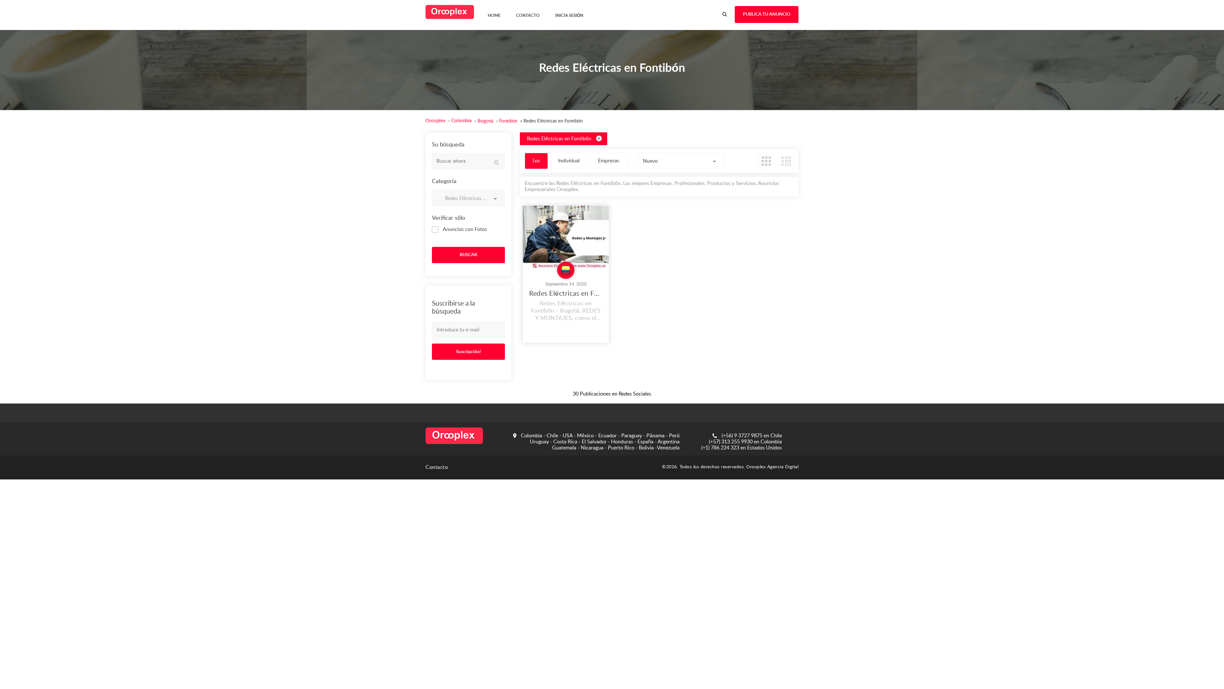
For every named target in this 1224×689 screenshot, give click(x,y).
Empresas (608, 160)
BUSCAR (468, 255)
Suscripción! (468, 352)
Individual (569, 160)
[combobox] (468, 198)
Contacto (437, 467)
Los (536, 160)
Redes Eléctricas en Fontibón (559, 138)
